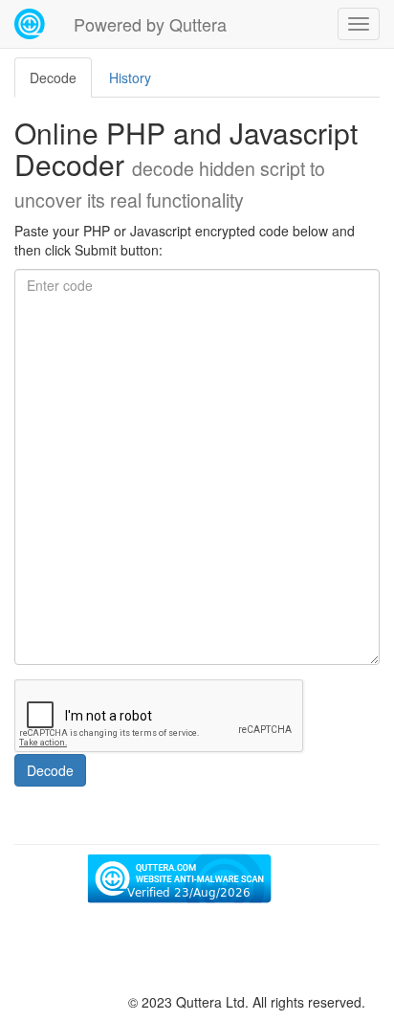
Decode (50, 770)
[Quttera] (29, 24)
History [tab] (130, 77)
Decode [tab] (53, 77)
